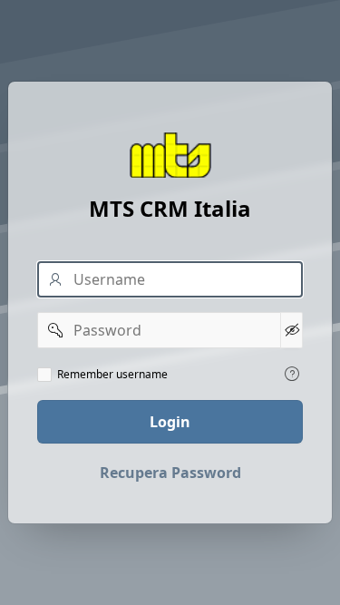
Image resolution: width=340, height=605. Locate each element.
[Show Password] (291, 330)
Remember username (112, 374)
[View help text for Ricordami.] (292, 374)
